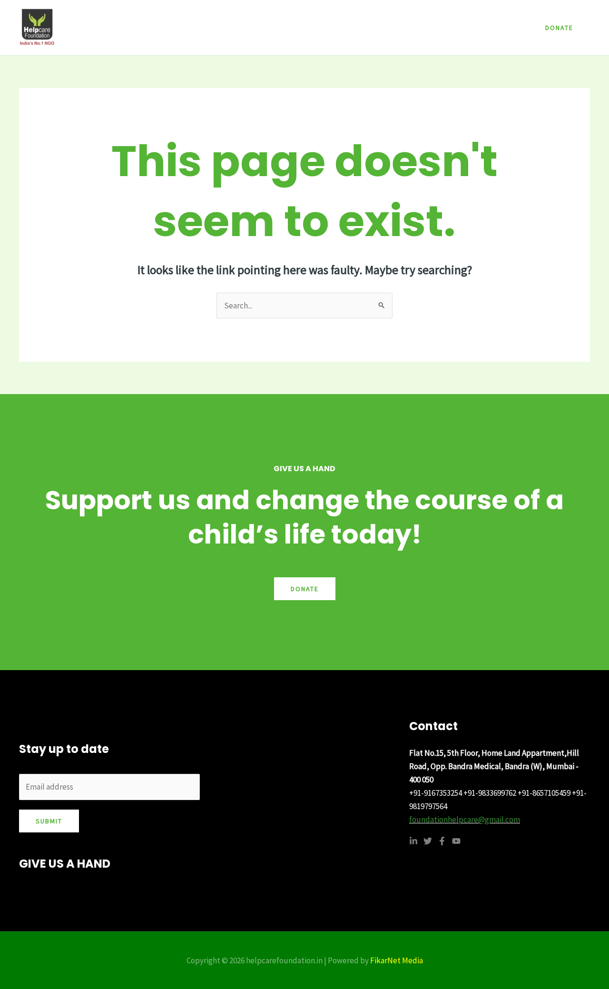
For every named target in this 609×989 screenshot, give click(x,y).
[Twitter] (427, 841)
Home (292, 27)
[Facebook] (442, 841)
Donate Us (493, 27)
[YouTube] (456, 841)
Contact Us (440, 27)
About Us (335, 27)
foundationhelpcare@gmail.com (464, 819)
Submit (49, 821)
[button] (559, 27)
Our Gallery (386, 27)
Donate (305, 588)
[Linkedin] (413, 841)
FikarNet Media (396, 960)
